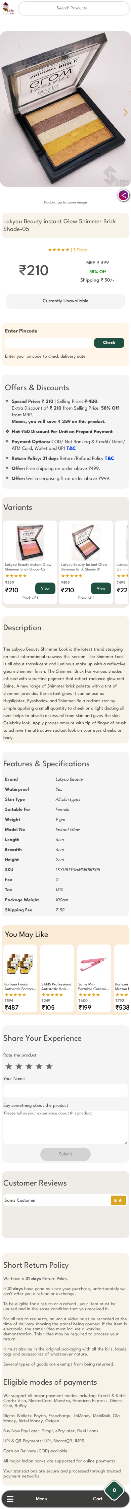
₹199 (84, 1008)
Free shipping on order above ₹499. (56, 468)
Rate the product (20, 1055)
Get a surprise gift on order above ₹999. (61, 478)
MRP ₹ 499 (97, 262)
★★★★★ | (67, 250)
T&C (71, 448)
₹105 (48, 1008)
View (45, 589)
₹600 (83, 1001)
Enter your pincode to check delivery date (45, 356)
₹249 (45, 1001)
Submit (65, 1154)
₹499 (9, 583)
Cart (97, 1499)
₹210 (11, 591)
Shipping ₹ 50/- (97, 280)
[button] (126, 112)
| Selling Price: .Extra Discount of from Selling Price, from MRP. (65, 411)
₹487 (11, 1008)
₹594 (8, 1001)
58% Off (97, 272)
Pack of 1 (30, 598)
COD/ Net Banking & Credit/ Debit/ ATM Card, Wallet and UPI (68, 445)
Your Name (14, 1079)
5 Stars (80, 250)
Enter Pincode (21, 331)
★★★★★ (16, 576)
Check (109, 343)
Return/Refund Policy (63, 458)
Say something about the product (35, 1105)
